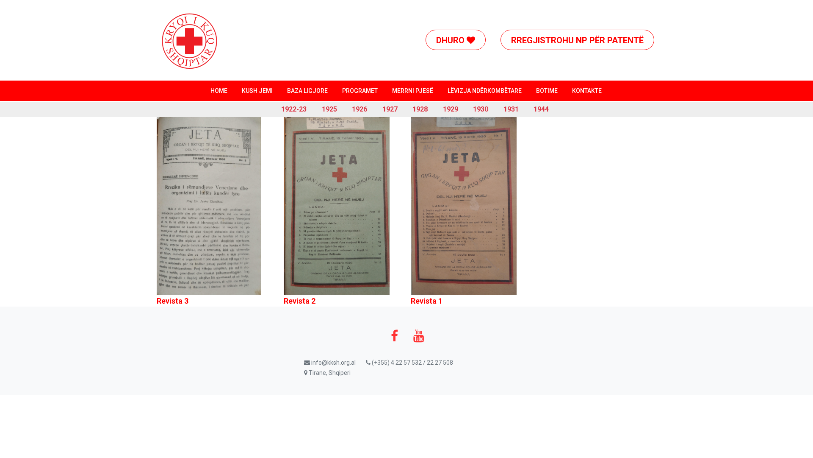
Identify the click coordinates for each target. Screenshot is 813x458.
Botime (547, 90)
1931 (511, 109)
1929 (450, 109)
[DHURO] (462, 10)
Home (218, 90)
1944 (541, 109)
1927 (390, 109)
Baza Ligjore (307, 90)
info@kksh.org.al (333, 362)
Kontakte (587, 90)
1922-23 (294, 109)
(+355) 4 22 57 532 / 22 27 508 (412, 362)
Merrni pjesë (412, 90)
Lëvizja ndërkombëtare (485, 90)
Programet (360, 90)
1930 (480, 109)
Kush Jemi (257, 90)
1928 (420, 109)
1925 (329, 109)
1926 (359, 109)
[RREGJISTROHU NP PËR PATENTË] (584, 10)
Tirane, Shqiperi (329, 372)
